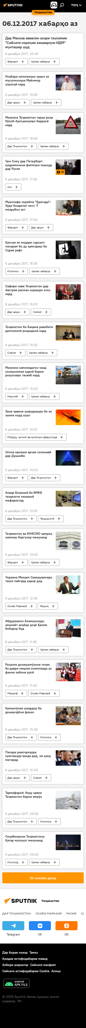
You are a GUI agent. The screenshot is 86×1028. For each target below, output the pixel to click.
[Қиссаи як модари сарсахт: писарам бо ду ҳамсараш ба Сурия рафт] (68, 250)
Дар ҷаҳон (13, 102)
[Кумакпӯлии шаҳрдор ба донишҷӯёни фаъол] (68, 715)
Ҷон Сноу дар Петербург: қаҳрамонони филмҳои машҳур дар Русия (28, 165)
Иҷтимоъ (13, 271)
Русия (71, 913)
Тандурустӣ (47, 518)
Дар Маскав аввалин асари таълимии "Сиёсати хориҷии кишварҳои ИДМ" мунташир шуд (36, 42)
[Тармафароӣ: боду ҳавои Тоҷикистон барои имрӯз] (68, 800)
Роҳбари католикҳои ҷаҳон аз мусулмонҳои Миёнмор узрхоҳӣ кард (27, 80)
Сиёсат (37, 312)
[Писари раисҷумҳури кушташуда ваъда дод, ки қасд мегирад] (68, 758)
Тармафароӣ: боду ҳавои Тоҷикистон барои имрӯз (23, 795)
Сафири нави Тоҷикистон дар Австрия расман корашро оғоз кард (27, 290)
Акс (9, 187)
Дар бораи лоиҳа (15, 952)
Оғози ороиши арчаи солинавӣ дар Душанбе (28, 454)
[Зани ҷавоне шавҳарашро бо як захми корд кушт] (68, 417)
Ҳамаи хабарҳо (40, 61)
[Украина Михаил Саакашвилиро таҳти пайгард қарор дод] (68, 584)
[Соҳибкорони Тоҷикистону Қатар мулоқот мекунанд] (68, 842)
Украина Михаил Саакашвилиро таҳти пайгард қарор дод (28, 579)
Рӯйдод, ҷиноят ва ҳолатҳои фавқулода (32, 437)
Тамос (33, 952)
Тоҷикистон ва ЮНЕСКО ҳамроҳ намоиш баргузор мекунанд (28, 536)
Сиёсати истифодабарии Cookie (26, 971)
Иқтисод (12, 862)
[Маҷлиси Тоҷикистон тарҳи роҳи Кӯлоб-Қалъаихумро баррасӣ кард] (68, 125)
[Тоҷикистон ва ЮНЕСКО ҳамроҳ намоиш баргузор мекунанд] (68, 541)
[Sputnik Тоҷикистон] (13, 7)
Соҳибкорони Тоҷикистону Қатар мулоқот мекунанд (24, 838)
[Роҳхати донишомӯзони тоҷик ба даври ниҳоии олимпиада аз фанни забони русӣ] (68, 672)
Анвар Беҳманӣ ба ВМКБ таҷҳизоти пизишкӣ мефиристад (23, 496)
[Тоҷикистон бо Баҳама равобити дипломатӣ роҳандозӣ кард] (68, 333)
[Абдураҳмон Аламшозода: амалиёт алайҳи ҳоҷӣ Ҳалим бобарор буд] (68, 628)
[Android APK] (16, 984)
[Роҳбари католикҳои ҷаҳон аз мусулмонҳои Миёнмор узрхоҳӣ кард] (68, 82)
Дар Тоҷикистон (17, 146)
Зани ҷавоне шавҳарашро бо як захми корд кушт (28, 413)
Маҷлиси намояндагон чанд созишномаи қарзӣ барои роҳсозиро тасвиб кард (25, 371)
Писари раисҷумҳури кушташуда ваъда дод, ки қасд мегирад (28, 756)
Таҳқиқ (44, 606)
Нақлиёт (12, 396)
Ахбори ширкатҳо (15, 965)
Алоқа (56, 971)
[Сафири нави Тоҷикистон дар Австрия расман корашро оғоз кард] (68, 292)
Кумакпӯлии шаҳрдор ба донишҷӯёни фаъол (23, 710)
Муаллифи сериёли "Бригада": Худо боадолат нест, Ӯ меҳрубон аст (28, 206)
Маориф (12, 693)
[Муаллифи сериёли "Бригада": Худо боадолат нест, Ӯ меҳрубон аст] (68, 208)
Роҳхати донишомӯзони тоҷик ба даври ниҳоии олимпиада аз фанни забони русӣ (28, 668)
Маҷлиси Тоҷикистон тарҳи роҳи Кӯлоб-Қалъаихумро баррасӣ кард (29, 121)
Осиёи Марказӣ (17, 606)
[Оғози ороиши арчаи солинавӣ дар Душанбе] (68, 458)
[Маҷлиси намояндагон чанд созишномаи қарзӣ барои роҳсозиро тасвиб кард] (68, 375)
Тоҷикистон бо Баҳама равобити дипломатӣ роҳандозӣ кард (29, 329)
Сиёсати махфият (43, 965)
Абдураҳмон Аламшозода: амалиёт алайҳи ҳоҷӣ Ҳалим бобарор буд (26, 625)
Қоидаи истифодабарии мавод (24, 959)
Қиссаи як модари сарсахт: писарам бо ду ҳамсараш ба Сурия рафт (26, 246)
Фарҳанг (12, 61)
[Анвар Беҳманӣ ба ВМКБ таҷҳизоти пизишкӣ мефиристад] (68, 498)
